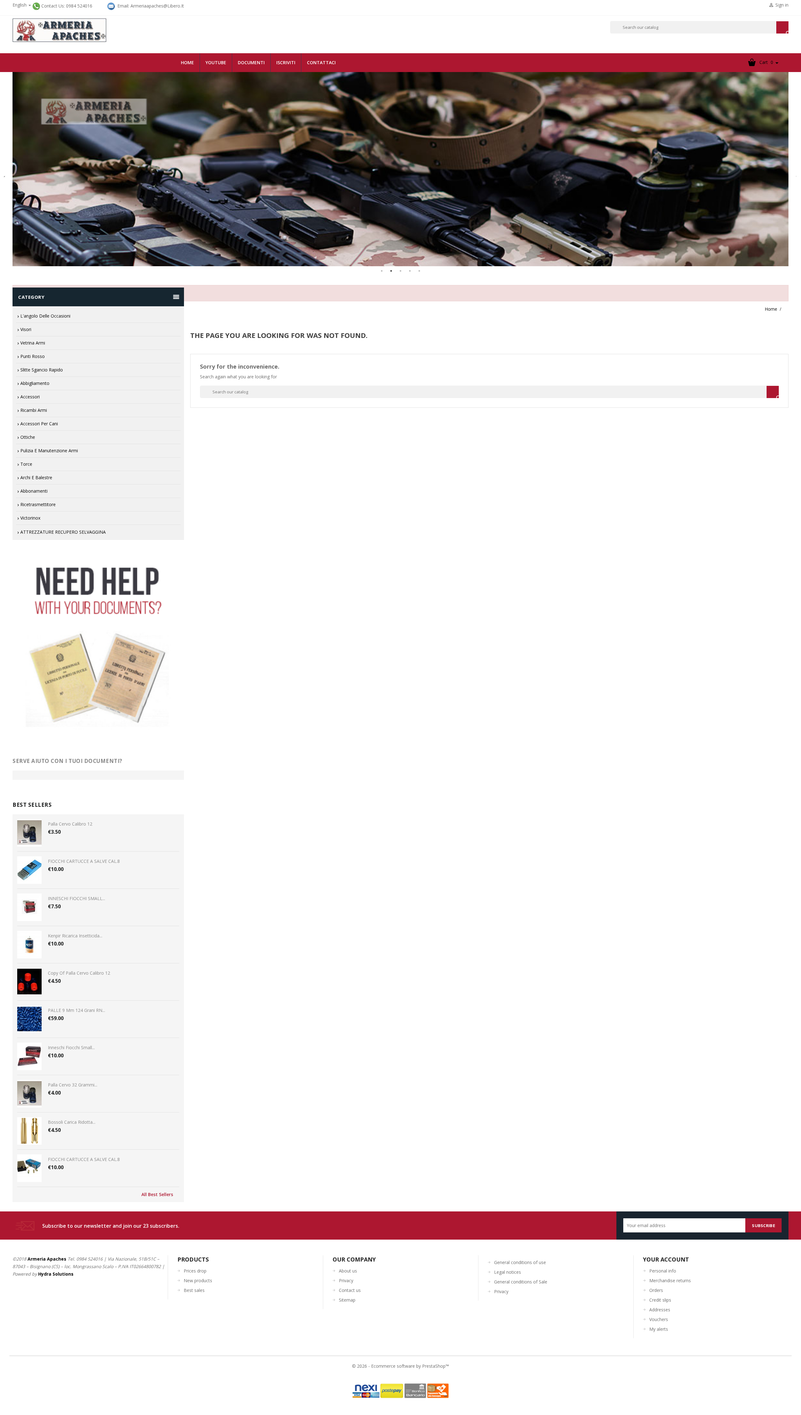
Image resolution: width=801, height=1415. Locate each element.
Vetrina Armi (32, 343)
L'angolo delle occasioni (45, 316)
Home (187, 62)
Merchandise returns (670, 1280)
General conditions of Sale (520, 1282)
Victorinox (30, 518)
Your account (666, 1259)
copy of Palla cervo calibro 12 (79, 973)
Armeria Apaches (47, 1259)
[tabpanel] (400, 169)
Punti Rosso (32, 356)
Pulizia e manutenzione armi (49, 451)
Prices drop (195, 1271)
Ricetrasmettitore (38, 504)
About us (348, 1271)
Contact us (350, 1290)
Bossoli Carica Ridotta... (71, 1122)
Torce (26, 464)
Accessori (30, 397)
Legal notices (507, 1272)
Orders (656, 1290)
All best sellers (157, 1194)
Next (793, 174)
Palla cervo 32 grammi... (72, 1085)
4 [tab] (410, 271)
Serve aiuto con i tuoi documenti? (67, 761)
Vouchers (658, 1319)
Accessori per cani (39, 424)
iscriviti (285, 62)
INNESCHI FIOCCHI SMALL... (76, 898)
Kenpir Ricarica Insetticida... (75, 936)
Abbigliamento (34, 383)
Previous (5, 174)
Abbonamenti (34, 491)
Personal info (662, 1271)
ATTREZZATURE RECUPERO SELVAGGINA (63, 532)
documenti (251, 62)
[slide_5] (400, 169)
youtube (216, 62)
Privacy (346, 1280)
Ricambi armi (33, 410)
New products (198, 1280)
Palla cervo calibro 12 (70, 824)
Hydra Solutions (56, 1274)
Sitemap (347, 1300)
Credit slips (660, 1300)
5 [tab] (419, 271)
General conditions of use (520, 1262)
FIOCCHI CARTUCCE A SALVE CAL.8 (84, 861)
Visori (25, 329)
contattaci (321, 62)
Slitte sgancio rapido (41, 370)
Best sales (194, 1290)
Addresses (659, 1310)
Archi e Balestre (36, 477)
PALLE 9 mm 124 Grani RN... (76, 1010)
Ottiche (27, 437)
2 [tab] (391, 271)
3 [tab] (400, 271)
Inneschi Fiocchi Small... (71, 1047)
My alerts (658, 1329)
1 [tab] (382, 271)
